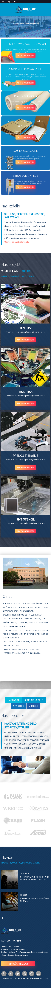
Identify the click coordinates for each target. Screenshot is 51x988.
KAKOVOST (13, 700)
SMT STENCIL (28, 276)
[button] (23, 35)
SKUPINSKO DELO (33, 700)
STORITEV (18, 706)
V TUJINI (33, 706)
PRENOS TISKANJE (10, 276)
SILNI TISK (11, 271)
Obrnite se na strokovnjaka (16, 241)
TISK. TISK (26, 271)
